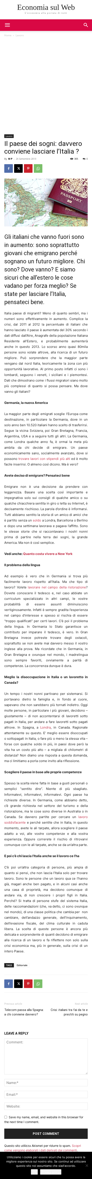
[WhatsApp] (38, 168)
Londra (45, 727)
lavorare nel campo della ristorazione (57, 587)
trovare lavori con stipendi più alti (44, 459)
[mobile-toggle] (7, 25)
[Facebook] (8, 168)
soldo (37, 520)
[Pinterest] (28, 168)
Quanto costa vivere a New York (48, 554)
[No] (87, 1165)
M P (10, 158)
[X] (18, 168)
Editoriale (22, 965)
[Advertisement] (46, 86)
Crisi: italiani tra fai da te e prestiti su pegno (69, 1012)
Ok (34, 1172)
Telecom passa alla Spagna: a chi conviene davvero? (24, 1012)
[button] (86, 25)
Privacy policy (51, 1172)
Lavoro (20, 35)
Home (8, 35)
